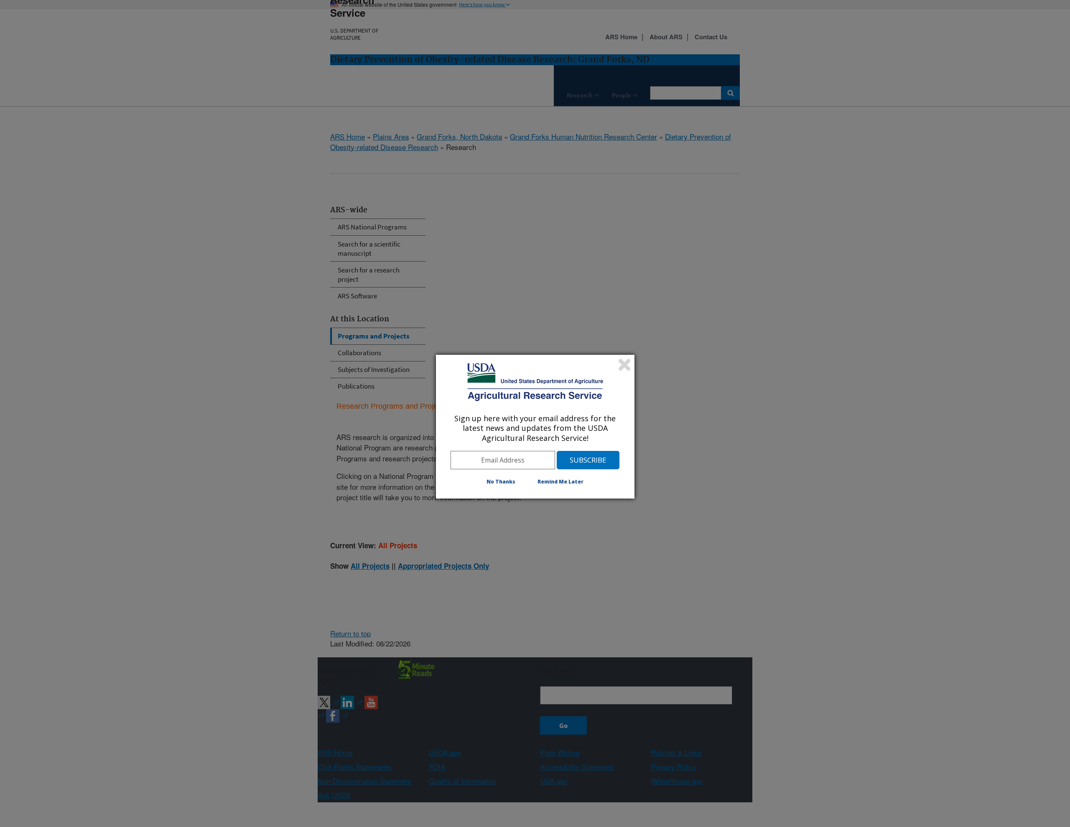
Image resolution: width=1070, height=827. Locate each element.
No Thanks (501, 481)
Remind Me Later (560, 481)
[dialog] (535, 427)
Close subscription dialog (624, 365)
